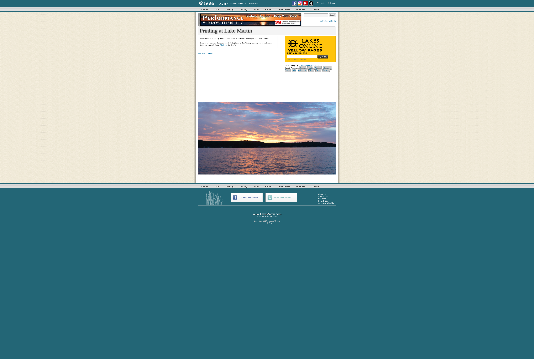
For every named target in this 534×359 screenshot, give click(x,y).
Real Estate (284, 9)
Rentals (269, 9)
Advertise (302, 70)
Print (310, 68)
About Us (322, 194)
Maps (256, 9)
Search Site (323, 201)
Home (332, 3)
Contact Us (323, 196)
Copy (318, 70)
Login (322, 3)
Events (204, 9)
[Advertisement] (221, 76)
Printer (302, 68)
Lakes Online (274, 221)
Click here (224, 45)
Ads (294, 70)
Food (216, 9)
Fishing (243, 9)
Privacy (263, 223)
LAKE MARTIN (265, 217)
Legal (271, 223)
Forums (315, 9)
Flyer (311, 70)
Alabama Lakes (236, 3)
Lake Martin (253, 3)
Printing (317, 68)
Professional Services (309, 66)
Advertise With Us (328, 21)
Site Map (322, 199)
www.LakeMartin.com (267, 214)
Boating (229, 9)
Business (300, 9)
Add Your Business (205, 53)
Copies (326, 70)
